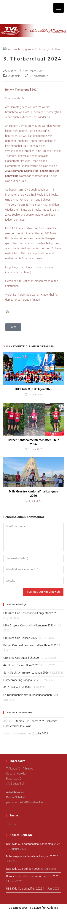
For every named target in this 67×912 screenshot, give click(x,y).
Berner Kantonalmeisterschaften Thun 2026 (33, 442)
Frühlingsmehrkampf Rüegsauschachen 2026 (30, 695)
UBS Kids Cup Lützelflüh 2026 (21, 657)
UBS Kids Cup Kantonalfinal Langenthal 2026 (30, 613)
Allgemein (14, 75)
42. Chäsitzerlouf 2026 (17, 687)
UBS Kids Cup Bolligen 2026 (33, 389)
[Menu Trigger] (58, 8)
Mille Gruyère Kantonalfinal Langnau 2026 (33, 493)
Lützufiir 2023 (39, 733)
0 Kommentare (39, 75)
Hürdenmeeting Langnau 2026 (21, 680)
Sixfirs (12, 70)
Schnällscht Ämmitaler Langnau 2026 (26, 672)
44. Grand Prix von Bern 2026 (20, 665)
